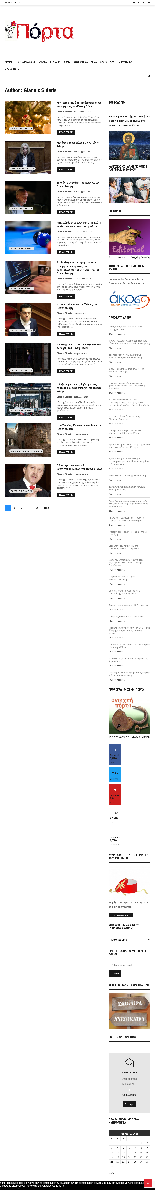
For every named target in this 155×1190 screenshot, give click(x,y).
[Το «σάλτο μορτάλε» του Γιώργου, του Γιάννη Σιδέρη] (28, 197)
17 (111, 1157)
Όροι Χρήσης (12, 69)
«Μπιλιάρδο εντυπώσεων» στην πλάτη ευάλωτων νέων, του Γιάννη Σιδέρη (79, 224)
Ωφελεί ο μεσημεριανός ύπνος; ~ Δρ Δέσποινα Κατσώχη (126, 370)
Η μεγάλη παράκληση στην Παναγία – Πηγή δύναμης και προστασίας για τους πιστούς (129, 630)
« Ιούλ (111, 1173)
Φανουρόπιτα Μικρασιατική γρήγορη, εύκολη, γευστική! (127, 488)
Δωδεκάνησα (81, 62)
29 (37, 508)
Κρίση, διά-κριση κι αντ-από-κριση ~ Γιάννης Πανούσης (126, 328)
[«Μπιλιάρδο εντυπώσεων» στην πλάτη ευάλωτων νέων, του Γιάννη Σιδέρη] (28, 237)
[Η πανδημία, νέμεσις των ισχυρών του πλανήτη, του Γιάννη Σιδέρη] (28, 359)
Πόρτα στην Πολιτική (21, 129)
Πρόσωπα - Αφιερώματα (22, 169)
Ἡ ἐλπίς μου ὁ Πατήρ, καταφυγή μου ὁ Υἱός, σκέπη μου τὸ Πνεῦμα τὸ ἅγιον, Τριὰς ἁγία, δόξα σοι (129, 120)
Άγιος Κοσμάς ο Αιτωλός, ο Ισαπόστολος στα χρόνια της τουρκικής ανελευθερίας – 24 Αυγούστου (129, 504)
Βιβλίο (67, 62)
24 (111, 1162)
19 (123, 1157)
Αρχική (9, 62)
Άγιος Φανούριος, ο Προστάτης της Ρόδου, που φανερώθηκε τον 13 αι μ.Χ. (129, 446)
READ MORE (66, 132)
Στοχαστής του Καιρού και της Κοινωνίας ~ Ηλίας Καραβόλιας (124, 547)
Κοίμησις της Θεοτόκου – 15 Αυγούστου (128, 605)
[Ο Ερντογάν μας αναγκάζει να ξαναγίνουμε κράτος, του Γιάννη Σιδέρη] (28, 480)
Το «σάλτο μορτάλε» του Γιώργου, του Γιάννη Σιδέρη (78, 184)
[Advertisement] (114, 30)
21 (135, 1157)
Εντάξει (4, 1188)
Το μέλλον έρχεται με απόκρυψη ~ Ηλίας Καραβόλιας (128, 660)
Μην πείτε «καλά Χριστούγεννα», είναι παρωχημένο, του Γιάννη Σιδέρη (79, 104)
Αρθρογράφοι (107, 62)
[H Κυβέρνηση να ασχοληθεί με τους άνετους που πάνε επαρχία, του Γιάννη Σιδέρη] (28, 399)
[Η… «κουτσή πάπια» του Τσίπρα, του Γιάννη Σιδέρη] (28, 319)
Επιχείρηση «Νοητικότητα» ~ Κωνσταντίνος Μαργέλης (123, 578)
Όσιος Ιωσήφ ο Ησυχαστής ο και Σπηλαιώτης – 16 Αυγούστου (124, 592)
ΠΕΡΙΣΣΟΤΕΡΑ (121, 915)
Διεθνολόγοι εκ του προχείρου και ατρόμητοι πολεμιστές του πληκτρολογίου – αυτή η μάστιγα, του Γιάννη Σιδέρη (78, 268)
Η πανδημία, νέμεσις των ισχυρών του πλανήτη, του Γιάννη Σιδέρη (79, 346)
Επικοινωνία (125, 62)
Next (46, 508)
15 (141, 1152)
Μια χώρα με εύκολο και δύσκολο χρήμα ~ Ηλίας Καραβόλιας (129, 646)
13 (129, 1152)
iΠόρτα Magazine (25, 62)
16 (147, 1152)
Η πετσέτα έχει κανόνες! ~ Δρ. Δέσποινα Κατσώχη (128, 533)
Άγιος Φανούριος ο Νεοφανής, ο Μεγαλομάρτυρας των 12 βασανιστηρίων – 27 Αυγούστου (129, 461)
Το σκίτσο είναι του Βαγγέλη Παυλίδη (129, 257)
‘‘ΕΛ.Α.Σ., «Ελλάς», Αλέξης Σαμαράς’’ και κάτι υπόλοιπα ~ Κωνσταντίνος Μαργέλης (129, 342)
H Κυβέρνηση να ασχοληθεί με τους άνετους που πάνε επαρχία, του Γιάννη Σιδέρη (79, 388)
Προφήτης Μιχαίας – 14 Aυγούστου (126, 616)
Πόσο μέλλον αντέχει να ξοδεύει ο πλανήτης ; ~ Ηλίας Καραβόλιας (125, 431)
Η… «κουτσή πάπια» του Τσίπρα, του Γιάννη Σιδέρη (77, 306)
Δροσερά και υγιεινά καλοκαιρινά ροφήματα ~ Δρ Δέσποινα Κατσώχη (126, 356)
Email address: (129, 1078)
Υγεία (94, 62)
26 (123, 1162)
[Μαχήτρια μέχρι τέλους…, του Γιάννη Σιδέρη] (28, 157)
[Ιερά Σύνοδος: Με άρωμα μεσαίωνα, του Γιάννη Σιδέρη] (28, 440)
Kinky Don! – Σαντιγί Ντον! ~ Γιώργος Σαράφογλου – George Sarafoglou (126, 519)
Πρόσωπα (55, 62)
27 (129, 1162)
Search (115, 973)
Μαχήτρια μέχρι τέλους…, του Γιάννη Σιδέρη (78, 144)
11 (117, 1152)
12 (123, 1152)
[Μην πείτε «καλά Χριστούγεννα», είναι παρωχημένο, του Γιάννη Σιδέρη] (28, 117)
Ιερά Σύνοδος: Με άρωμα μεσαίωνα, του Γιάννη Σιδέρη (79, 427)
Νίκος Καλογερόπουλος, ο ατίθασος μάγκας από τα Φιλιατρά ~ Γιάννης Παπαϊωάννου (126, 563)
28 (135, 1162)
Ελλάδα (43, 62)
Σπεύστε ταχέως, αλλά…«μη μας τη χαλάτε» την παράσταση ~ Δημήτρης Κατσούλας (127, 386)
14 (135, 1152)
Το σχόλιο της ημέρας (22, 248)
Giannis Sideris (64, 111)
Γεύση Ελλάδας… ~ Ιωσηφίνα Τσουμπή (127, 475)
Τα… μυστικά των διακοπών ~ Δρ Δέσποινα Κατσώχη (125, 417)
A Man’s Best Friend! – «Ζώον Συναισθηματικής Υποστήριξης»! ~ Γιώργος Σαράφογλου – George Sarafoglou (129, 402)
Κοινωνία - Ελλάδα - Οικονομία (26, 451)
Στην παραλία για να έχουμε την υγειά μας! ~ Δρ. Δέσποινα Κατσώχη (129, 674)
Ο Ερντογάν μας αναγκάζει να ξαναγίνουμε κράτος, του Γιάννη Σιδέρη (79, 467)
